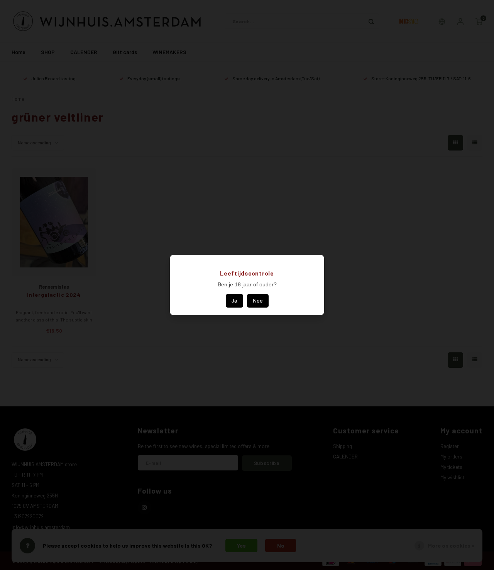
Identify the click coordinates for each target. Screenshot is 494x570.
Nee (258, 301)
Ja (234, 301)
